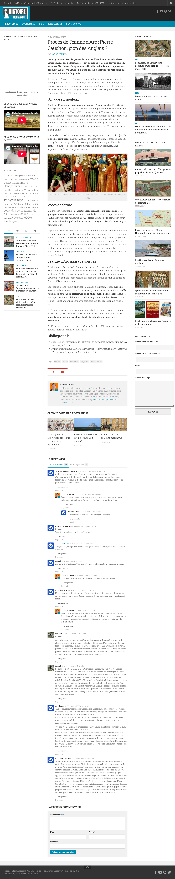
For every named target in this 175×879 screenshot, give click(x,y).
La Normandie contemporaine (122, 3)
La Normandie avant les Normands (30, 3)
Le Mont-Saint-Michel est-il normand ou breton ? (85, 437)
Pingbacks (80, 464)
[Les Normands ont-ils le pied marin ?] (153, 248)
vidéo (24, 214)
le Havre (7, 193)
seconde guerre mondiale (20, 210)
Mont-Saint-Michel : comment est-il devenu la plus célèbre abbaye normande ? (153, 129)
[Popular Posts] (17, 231)
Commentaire (57, 814)
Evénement (28, 24)
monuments (29, 197)
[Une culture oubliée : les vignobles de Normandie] (153, 188)
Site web (54, 841)
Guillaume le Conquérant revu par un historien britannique (28, 288)
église (14, 221)
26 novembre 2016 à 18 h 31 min (92, 471)
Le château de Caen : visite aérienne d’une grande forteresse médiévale (26, 303)
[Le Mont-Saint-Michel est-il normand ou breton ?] (87, 424)
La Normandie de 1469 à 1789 (90, 3)
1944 (12, 175)
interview (18, 189)
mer (28, 193)
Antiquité (19, 175)
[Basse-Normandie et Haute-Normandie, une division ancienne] (153, 218)
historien (23, 186)
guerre (8, 182)
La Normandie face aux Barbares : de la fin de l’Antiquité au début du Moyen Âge (27, 272)
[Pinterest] (165, 11)
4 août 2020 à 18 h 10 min (91, 512)
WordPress (21, 873)
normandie (33, 200)
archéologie (29, 175)
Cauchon (57, 362)
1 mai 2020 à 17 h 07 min (86, 590)
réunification (33, 207)
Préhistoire (19, 204)
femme (65, 362)
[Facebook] (157, 11)
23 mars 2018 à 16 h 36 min (82, 544)
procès (93, 362)
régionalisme (10, 207)
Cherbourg (13, 179)
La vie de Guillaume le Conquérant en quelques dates (26, 257)
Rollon (27, 204)
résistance (22, 207)
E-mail (92, 832)
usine (18, 214)
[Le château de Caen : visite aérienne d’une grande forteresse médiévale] (9, 300)
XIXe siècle (18, 217)
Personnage (11, 24)
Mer (18, 237)
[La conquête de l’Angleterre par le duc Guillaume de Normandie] (61, 424)
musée (26, 201)
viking (32, 214)
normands (8, 204)
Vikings (7, 218)
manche (21, 193)
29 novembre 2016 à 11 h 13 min (89, 494)
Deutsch (26, 179)
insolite (7, 190)
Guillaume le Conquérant (16, 184)
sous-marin (13, 214)
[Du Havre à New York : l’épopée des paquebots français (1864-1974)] (9, 241)
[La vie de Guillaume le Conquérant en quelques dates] (9, 255)
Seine (6, 214)
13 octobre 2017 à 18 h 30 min (84, 526)
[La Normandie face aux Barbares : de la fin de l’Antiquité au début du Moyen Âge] (9, 269)
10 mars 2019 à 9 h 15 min (74, 561)
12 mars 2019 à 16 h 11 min (87, 576)
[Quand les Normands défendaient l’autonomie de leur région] (153, 279)
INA (29, 186)
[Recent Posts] (8, 231)
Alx (38, 873)
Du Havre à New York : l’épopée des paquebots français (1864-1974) (27, 243)
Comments (59, 464)
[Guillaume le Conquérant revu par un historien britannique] (9, 286)
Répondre (59, 490)
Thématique (55, 24)
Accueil (7, 3)
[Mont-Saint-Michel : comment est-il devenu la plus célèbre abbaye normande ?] (153, 112)
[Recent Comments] (26, 231)
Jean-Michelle (62, 544)
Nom (53, 832)
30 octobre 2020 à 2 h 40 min (78, 706)
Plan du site (73, 24)
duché (34, 179)
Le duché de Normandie (62, 3)
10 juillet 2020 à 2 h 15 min (74, 666)
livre (15, 193)
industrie (34, 186)
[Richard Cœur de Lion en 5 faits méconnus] (114, 424)
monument (21, 197)
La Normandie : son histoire (19, 92)
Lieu (41, 24)
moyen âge (84, 362)
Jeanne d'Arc (74, 362)
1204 (8, 175)
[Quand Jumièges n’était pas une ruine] (153, 81)
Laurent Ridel (59, 54)
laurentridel (22, 95)
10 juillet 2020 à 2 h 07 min (75, 633)
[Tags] (35, 231)
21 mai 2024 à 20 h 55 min (84, 758)
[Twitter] (169, 11)
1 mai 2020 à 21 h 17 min (86, 610)
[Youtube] (161, 11)
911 (5, 175)
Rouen (99, 362)
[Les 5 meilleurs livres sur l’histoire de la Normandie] (153, 309)
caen (6, 179)
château (21, 179)
